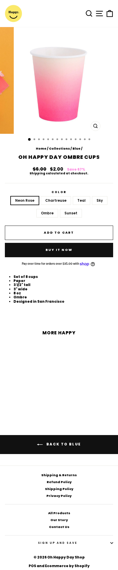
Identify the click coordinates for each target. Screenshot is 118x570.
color (59, 192)
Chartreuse (55, 200)
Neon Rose (24, 200)
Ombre (47, 213)
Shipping (37, 174)
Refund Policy (59, 482)
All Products (59, 513)
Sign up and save (57, 543)
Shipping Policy (59, 489)
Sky (100, 200)
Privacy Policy (59, 495)
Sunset (70, 213)
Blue (76, 148)
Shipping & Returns (59, 475)
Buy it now (59, 249)
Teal (81, 200)
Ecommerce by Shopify (67, 565)
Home (41, 148)
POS (32, 565)
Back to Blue (63, 444)
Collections (59, 148)
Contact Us (59, 527)
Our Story (59, 520)
